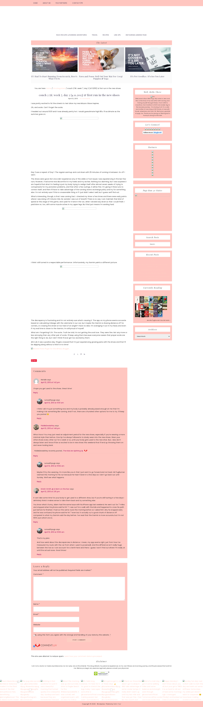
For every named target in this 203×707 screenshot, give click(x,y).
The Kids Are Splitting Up (73, 451)
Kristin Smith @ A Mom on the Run (55, 489)
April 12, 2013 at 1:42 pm (50, 382)
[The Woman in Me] (142, 317)
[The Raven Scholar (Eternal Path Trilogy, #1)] (155, 317)
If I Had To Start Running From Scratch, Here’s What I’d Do (54, 77)
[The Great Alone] (146, 310)
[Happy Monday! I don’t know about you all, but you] (172, 690)
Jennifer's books (152, 293)
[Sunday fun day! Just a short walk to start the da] (193, 690)
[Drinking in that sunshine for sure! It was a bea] (51, 690)
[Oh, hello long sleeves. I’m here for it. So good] (91, 690)
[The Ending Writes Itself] (142, 310)
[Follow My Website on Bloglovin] (152, 134)
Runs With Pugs (101, 19)
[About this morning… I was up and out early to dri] (71, 690)
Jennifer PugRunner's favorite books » (158, 320)
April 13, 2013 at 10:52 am (54, 466)
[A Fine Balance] (137, 310)
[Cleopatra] (155, 302)
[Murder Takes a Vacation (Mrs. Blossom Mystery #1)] (160, 317)
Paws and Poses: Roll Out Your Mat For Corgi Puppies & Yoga (101, 77)
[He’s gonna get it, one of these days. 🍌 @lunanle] (112, 690)
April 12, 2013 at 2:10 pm (50, 491)
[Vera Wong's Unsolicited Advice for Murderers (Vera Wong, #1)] (155, 310)
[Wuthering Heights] (164, 310)
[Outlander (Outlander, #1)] (137, 317)
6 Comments (85, 98)
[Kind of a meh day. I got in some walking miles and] (152, 690)
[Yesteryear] (151, 310)
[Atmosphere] (151, 303)
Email (36, 614)
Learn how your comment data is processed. (83, 656)
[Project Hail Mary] (160, 302)
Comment (38, 574)
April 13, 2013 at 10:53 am (54, 532)
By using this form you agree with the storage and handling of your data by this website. (73, 635)
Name (36, 604)
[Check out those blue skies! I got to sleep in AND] (132, 690)
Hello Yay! (117, 704)
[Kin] (146, 302)
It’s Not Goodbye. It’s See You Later (147, 76)
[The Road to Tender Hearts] (151, 317)
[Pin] (80, 354)
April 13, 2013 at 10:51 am (54, 403)
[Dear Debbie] (164, 303)
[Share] (73, 354)
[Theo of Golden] (137, 303)
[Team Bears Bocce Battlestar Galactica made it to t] (10, 690)
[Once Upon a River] (160, 310)
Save (34, 360)
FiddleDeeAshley (48, 425)
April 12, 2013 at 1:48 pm (50, 428)
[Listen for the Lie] (146, 317)
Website (36, 624)
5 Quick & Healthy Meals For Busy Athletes (152, 273)
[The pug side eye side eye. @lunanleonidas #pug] (30, 690)
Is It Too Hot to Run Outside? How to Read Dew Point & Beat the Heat (152, 277)
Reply (35, 392)
